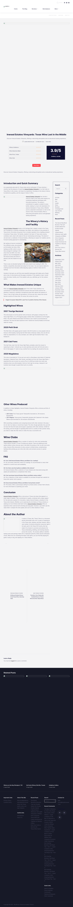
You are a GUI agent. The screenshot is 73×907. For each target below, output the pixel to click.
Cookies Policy (8, 802)
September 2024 (59, 274)
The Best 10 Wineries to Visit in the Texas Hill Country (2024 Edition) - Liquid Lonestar (50, 812)
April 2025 (58, 265)
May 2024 (58, 282)
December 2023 (59, 290)
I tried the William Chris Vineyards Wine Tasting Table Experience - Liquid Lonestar (49, 827)
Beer (56, 199)
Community (47, 892)
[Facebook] (64, 2)
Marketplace (46, 9)
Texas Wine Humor (60, 251)
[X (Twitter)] (66, 2)
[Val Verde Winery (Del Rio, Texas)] (36, 729)
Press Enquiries (48, 890)
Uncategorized (59, 209)
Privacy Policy (7, 800)
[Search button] (65, 188)
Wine (56, 214)
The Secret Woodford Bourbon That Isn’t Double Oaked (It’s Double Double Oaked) (61, 226)
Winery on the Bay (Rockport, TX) (13, 785)
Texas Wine (48, 141)
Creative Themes (29, 904)
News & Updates (48, 888)
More (56, 9)
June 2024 (58, 280)
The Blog (24, 9)
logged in (13, 661)
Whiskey (57, 212)
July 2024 (58, 278)
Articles (57, 197)
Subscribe (60, 15)
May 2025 (58, 263)
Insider (57, 203)
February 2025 (59, 267)
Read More (36, 165)
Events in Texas (52, 15)
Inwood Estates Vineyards (32, 189)
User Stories (58, 210)
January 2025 (59, 269)
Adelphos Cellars (53, 785)
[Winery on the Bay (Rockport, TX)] (14, 729)
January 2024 (59, 288)
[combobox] (59, 188)
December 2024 (59, 271)
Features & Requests (49, 894)
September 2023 (59, 295)
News (56, 205)
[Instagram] (68, 2)
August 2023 (58, 297)
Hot (56, 201)
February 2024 (59, 286)
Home (15, 9)
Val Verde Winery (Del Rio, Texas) (35, 785)
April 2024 (58, 284)
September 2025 (59, 259)
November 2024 (59, 273)
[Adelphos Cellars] (59, 729)
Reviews (34, 9)
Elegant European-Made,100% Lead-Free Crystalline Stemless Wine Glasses (26, 300)
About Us (67, 15)
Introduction (20, 815)
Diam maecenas (48, 896)
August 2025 (58, 261)
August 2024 (58, 276)
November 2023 (59, 291)
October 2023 (59, 293)
